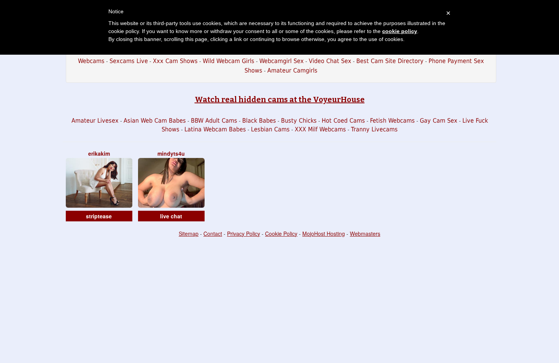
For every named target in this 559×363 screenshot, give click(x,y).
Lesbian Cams (270, 129)
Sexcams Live (129, 61)
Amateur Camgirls (292, 70)
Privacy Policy (243, 233)
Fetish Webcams (392, 120)
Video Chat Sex (330, 61)
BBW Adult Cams (214, 120)
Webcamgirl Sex (281, 61)
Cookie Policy (281, 233)
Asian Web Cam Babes (155, 120)
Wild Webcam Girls (228, 61)
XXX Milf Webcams (320, 129)
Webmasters (365, 233)
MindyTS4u (171, 153)
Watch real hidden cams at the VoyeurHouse (280, 99)
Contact (212, 233)
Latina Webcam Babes (215, 129)
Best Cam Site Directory (390, 61)
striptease (99, 216)
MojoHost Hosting (323, 233)
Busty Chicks (299, 120)
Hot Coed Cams (343, 120)
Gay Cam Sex (438, 120)
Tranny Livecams (374, 129)
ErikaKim (99, 153)
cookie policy (399, 31)
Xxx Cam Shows (175, 61)
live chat (171, 216)
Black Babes (259, 120)
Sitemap (189, 233)
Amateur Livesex (95, 120)
